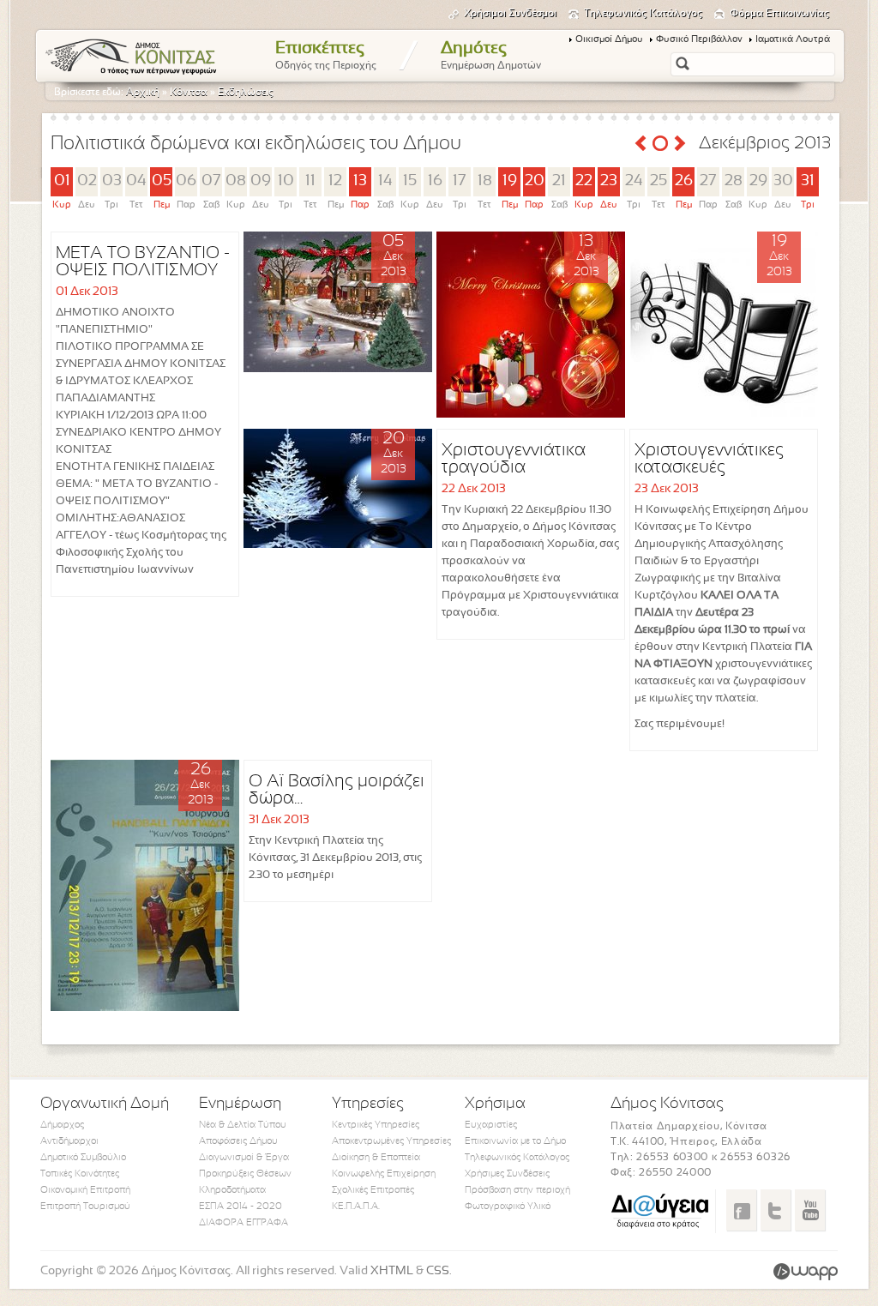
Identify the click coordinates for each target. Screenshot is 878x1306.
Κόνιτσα (188, 92)
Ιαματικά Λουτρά (792, 39)
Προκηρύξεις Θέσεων (245, 1174)
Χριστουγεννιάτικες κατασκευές (709, 459)
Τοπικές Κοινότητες (79, 1174)
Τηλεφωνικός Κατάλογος (643, 14)
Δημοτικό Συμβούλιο (83, 1157)
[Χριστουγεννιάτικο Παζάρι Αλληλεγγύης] (530, 414)
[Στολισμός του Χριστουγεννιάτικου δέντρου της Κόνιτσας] (338, 369)
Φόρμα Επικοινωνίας (779, 14)
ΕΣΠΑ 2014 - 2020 (240, 1206)
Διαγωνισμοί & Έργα (244, 1157)
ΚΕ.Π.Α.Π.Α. (356, 1206)
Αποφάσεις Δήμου (238, 1141)
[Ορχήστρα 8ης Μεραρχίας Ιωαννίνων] (723, 417)
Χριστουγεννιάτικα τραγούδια (514, 459)
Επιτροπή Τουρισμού (85, 1206)
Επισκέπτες (325, 55)
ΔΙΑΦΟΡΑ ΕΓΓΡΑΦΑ (243, 1223)
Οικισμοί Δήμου (609, 39)
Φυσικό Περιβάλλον (699, 39)
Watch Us (810, 1210)
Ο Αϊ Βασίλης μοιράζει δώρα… (336, 790)
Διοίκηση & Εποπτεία (376, 1157)
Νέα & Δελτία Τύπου (242, 1125)
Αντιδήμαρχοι (69, 1141)
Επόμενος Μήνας (680, 143)
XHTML (391, 1271)
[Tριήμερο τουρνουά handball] (145, 1008)
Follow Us (776, 1210)
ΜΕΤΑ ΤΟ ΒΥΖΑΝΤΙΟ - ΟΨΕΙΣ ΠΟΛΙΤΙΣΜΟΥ (143, 262)
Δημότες (491, 55)
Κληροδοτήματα (232, 1190)
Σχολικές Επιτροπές (373, 1190)
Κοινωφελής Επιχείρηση (384, 1174)
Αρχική (142, 92)
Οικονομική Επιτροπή (85, 1190)
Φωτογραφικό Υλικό (507, 1206)
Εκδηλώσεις (246, 92)
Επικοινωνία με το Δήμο (515, 1141)
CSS (437, 1271)
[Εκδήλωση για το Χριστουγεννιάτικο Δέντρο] (338, 545)
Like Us (741, 1210)
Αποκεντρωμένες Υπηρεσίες (391, 1141)
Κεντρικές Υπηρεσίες (375, 1125)
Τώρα (660, 143)
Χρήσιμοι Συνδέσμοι (510, 14)
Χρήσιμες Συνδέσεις (507, 1174)
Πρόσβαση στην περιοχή (517, 1190)
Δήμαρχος (62, 1125)
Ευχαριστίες (491, 1125)
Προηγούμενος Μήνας (640, 143)
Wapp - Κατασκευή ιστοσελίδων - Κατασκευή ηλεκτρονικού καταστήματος (805, 1271)
